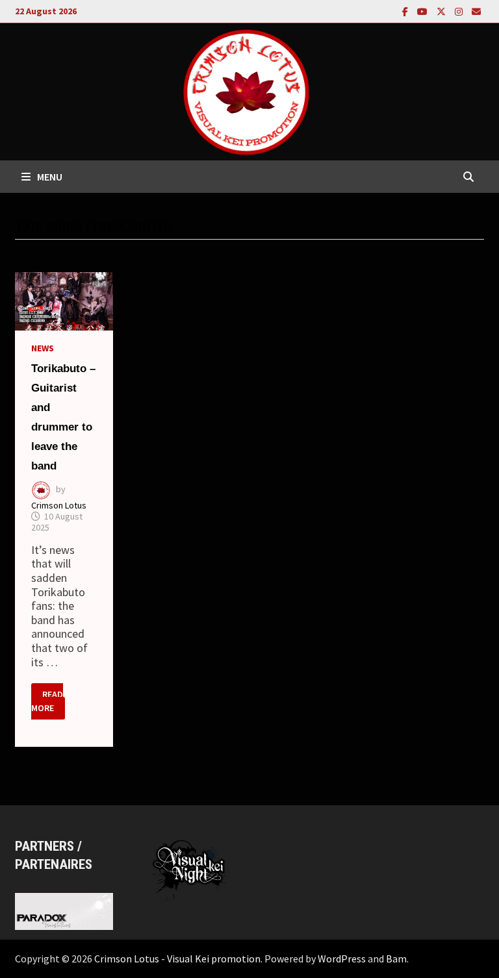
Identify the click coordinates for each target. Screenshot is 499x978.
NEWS (42, 348)
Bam (396, 958)
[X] (442, 10)
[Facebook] (406, 10)
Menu (49, 176)
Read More (48, 702)
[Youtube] (423, 10)
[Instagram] (460, 10)
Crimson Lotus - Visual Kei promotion (177, 958)
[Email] (476, 10)
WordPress (342, 958)
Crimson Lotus (58, 505)
